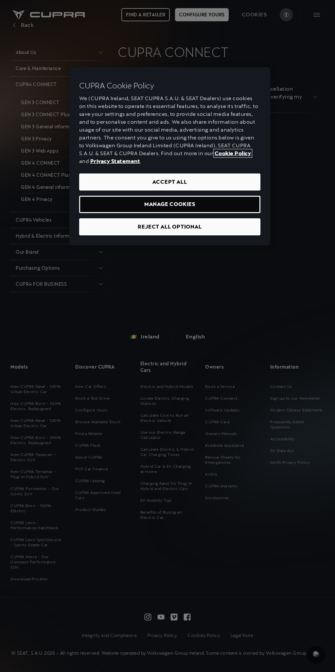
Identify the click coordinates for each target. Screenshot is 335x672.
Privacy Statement (115, 161)
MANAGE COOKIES (169, 204)
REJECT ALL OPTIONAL (170, 227)
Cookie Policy (233, 153)
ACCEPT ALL (169, 182)
